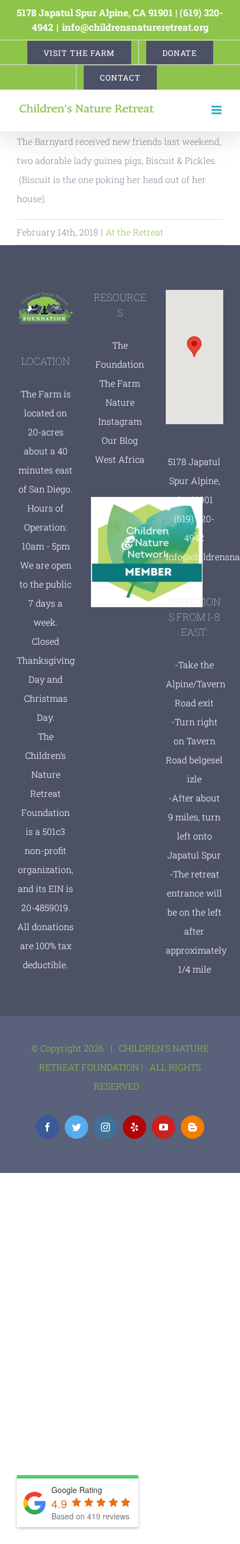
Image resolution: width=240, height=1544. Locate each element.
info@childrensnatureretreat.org (135, 27)
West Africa (120, 459)
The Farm (119, 383)
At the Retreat (134, 232)
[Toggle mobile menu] (217, 110)
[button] (194, 347)
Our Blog (120, 440)
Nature (120, 402)
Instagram (120, 421)
